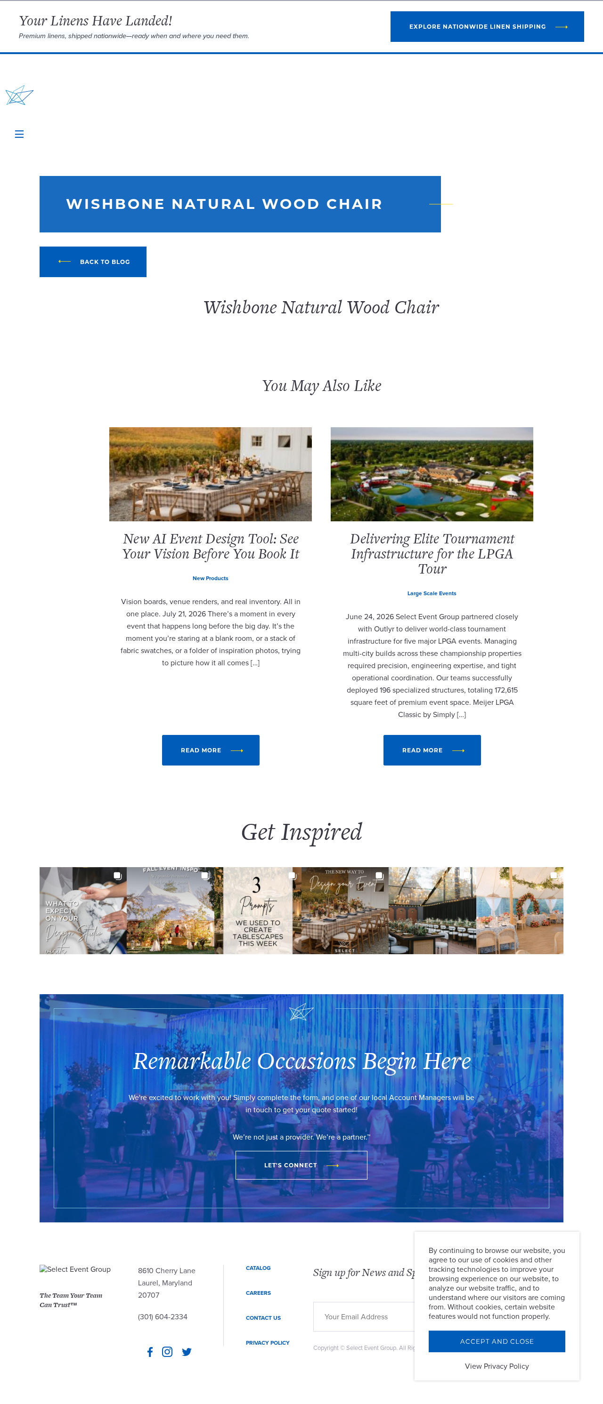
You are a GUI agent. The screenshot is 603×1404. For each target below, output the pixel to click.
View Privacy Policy (497, 1366)
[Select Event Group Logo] (19, 95)
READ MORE (201, 750)
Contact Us (263, 1318)
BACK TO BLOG (105, 261)
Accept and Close (497, 1341)
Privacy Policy (268, 1343)
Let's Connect (290, 1165)
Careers (258, 1293)
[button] (83, 910)
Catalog (258, 1268)
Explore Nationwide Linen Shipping (477, 26)
